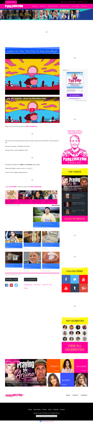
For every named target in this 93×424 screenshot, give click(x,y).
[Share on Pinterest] (11, 285)
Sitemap (55, 409)
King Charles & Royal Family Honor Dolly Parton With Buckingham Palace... (24, 201)
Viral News (75, 6)
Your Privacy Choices (48, 421)
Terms (50, 409)
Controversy (64, 6)
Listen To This (47, 285)
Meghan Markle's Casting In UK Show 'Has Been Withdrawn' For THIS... (37, 201)
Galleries (84, 395)
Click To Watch (74, 219)
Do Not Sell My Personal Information (46, 416)
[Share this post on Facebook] (6, 285)
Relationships (53, 6)
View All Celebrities (74, 347)
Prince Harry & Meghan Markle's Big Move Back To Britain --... (50, 201)
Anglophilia (28, 285)
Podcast (84, 6)
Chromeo (37, 285)
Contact (62, 409)
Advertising (37, 409)
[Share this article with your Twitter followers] (16, 285)
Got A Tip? (11, 2)
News (68, 395)
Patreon (35, 6)
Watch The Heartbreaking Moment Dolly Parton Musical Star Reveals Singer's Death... (11, 202)
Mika (25, 288)
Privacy (44, 409)
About (30, 409)
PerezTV (43, 6)
